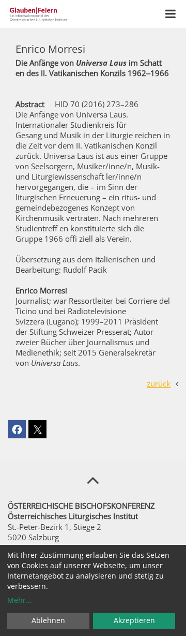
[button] (17, 429)
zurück (159, 383)
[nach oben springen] (93, 480)
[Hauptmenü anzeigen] (170, 14)
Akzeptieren (134, 620)
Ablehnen (48, 620)
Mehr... (19, 600)
